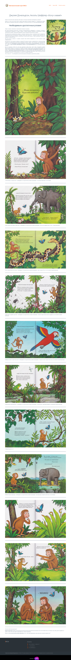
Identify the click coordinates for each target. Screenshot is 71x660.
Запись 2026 (55, 5)
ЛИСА (50, 5)
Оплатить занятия (62, 5)
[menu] (47, 5)
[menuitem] (50, 5)
